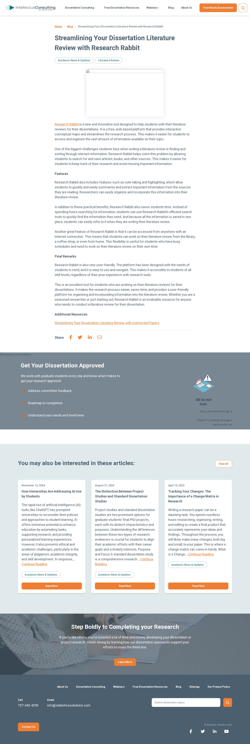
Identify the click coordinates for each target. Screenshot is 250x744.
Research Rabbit (67, 124)
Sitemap (194, 686)
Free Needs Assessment (218, 7)
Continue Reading (34, 564)
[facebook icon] (191, 731)
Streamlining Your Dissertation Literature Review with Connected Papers (107, 323)
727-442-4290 (28, 705)
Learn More (125, 662)
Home (58, 26)
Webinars (152, 7)
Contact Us (28, 726)
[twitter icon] (203, 731)
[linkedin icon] (214, 731)
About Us (186, 7)
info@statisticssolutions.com (68, 705)
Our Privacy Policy (219, 686)
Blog (171, 7)
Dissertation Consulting (79, 7)
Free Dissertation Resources (121, 7)
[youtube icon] (226, 731)
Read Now (52, 586)
